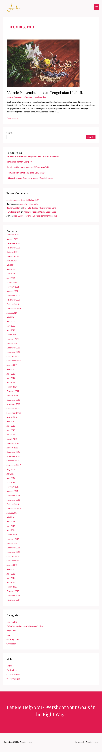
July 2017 (10, 474)
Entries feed (12, 670)
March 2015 (12, 587)
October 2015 (13, 556)
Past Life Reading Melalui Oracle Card (39, 208)
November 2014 (13, 600)
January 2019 (12, 395)
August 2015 (12, 565)
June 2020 (11, 322)
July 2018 (10, 422)
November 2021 (13, 248)
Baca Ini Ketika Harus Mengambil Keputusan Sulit (28, 167)
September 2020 (14, 308)
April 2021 (11, 278)
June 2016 (11, 521)
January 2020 (12, 343)
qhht (8, 635)
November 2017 (13, 456)
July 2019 (10, 369)
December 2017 (13, 452)
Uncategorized (13, 639)
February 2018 (13, 443)
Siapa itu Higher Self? (30, 200)
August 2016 (12, 513)
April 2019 (11, 382)
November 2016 (13, 500)
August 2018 (12, 417)
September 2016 (14, 508)
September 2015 (14, 561)
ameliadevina (12, 200)
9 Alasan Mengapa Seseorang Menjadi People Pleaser (30, 178)
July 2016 (10, 517)
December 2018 (13, 400)
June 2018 (11, 426)
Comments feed (13, 674)
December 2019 (13, 348)
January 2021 (12, 291)
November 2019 (13, 352)
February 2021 (13, 287)
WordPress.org (13, 679)
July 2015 (10, 569)
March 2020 (12, 334)
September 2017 (14, 465)
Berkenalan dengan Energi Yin (19, 162)
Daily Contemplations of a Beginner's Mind (25, 626)
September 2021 (14, 256)
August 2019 (12, 365)
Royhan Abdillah (13, 208)
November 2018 (13, 404)
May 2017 (11, 482)
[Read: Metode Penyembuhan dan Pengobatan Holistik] (43, 63)
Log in (9, 666)
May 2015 (11, 578)
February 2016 (13, 539)
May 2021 (11, 274)
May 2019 (11, 378)
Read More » (12, 118)
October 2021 (13, 252)
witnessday (28, 97)
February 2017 (13, 487)
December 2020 (13, 295)
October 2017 (13, 461)
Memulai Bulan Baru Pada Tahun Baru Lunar (25, 173)
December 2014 (13, 595)
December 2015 (13, 548)
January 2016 (12, 543)
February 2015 (13, 591)
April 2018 (11, 434)
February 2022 (13, 234)
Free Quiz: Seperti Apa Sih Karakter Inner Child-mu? (35, 216)
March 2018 (12, 439)
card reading (12, 622)
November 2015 (13, 552)
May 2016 (11, 526)
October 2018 (13, 408)
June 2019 (11, 374)
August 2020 (12, 313)
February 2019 (13, 391)
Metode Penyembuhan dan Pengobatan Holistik (45, 92)
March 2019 (12, 387)
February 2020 (13, 339)
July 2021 (10, 265)
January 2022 (12, 239)
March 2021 (12, 282)
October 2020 (13, 304)
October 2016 (13, 504)
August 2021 (12, 261)
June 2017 (11, 478)
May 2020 (11, 326)
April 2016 (11, 530)
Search (9, 133)
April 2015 (11, 582)
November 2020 (13, 300)
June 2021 (11, 269)
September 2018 (14, 413)
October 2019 (13, 356)
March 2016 (12, 534)
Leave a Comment (14, 97)
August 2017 (12, 469)
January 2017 (12, 491)
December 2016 (13, 495)
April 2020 (11, 330)
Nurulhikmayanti (13, 212)
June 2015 (11, 574)
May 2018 (11, 430)
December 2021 (13, 243)
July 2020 (10, 317)
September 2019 (14, 361)
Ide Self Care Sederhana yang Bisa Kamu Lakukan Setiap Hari (33, 156)
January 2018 (12, 448)
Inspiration (11, 630)
